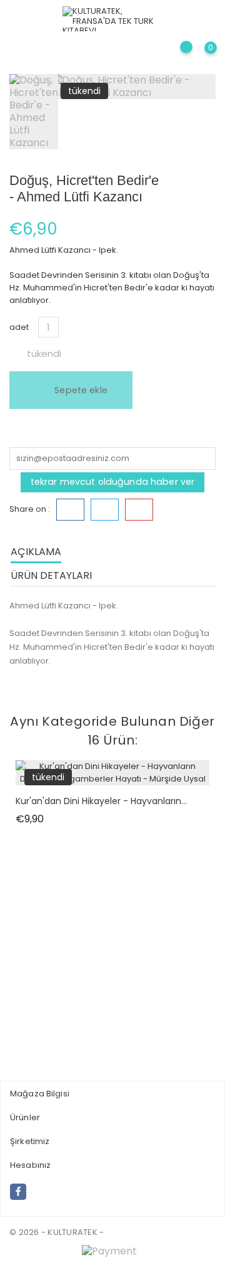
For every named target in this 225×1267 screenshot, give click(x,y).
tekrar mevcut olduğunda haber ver (113, 481)
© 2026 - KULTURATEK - (56, 1232)
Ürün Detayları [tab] (51, 575)
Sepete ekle (80, 390)
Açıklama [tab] (36, 551)
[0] (200, 59)
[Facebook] (18, 1192)
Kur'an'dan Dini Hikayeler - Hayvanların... (101, 801)
